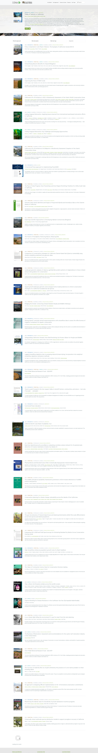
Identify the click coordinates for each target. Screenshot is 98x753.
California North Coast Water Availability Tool (38, 424)
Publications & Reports (58, 44)
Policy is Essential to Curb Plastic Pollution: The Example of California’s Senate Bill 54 (49, 47)
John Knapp (31, 206)
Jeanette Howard (36, 16)
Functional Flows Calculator (33, 406)
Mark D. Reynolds (40, 703)
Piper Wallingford (72, 65)
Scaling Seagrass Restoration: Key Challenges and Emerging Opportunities (46, 132)
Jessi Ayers (69, 169)
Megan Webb (30, 16)
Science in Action (63, 2)
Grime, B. (30, 118)
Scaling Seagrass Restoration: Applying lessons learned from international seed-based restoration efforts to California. (55, 115)
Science (36, 12)
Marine (32, 12)
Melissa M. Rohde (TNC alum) (58, 339)
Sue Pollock (50, 448)
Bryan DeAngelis (28, 637)
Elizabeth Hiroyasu (40, 273)
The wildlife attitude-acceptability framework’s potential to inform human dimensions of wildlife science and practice (53, 481)
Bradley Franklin (42, 686)
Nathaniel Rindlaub (34, 448)
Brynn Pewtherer (28, 373)
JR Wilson (66, 587)
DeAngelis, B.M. (40, 133)
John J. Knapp (46, 499)
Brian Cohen (49, 189)
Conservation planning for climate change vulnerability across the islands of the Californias (51, 497)
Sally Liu (26, 16)
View (26, 28)
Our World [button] (49, 2)
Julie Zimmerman (35, 169)
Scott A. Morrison (59, 499)
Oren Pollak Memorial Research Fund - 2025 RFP (38, 651)
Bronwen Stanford (28, 169)
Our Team (73, 2)
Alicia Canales (58, 99)
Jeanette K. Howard (41, 721)
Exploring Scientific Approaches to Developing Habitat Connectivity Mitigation (48, 220)
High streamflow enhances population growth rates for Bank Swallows (45, 550)
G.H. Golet (41, 569)
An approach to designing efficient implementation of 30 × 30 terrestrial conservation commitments (54, 685)
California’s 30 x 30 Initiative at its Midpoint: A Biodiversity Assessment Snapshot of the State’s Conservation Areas (52, 149)
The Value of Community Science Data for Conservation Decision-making (46, 567)
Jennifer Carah (42, 16)
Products (69, 2)
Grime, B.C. (27, 133)
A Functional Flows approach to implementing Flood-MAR (41, 167)
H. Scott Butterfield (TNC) (29, 393)
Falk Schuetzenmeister (55, 408)
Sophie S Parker (58, 619)
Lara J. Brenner (27, 448)
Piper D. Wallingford (34, 499)
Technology (39, 112)
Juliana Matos (40, 448)
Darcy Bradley (44, 48)
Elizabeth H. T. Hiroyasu (41, 290)
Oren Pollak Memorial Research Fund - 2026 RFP (38, 371)
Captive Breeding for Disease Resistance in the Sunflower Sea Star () (52, 601)
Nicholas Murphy (36, 339)
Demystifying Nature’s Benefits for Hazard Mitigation (40, 64)
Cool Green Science (66, 751)
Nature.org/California (16, 751)
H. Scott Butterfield (37, 206)
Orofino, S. (35, 133)
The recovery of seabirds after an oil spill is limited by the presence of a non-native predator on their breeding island (54, 669)
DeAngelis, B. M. (41, 118)
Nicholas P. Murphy (40, 324)
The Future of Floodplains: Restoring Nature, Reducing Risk (42, 237)
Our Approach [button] (55, 2)
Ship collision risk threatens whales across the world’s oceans (42, 584)
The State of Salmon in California (36, 24)
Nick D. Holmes (65, 448)
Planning (45, 44)
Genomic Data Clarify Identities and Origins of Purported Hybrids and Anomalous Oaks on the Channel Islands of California (54, 204)
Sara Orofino (32, 48)
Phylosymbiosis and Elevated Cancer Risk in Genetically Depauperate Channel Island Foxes (51, 463)
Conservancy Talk (41, 751)
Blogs (39, 165)
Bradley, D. (57, 119)
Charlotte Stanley (66, 238)
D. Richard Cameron (35, 686)
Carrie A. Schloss (28, 686)
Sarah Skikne (33, 189)
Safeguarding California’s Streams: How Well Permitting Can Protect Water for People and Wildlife (53, 338)
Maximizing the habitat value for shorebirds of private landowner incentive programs (50, 702)
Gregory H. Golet (33, 703)
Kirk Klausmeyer (28, 408)
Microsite (41, 12)
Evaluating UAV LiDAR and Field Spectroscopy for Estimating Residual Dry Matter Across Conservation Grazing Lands (54, 533)
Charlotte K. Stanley (64, 99)
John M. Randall (52, 499)
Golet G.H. (26, 552)
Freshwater (27, 12)
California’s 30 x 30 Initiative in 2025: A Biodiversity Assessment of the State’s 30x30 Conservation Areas (55, 97)
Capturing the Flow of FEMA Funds (35, 81)
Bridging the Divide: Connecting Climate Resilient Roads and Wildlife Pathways (47, 304)
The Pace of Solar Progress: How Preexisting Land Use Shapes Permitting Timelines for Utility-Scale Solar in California (55, 187)
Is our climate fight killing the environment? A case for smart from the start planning (49, 617)
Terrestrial (36, 44)
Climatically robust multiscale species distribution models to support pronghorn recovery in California (54, 719)
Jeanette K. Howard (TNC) (39, 393)
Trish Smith (31, 305)
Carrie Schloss (27, 99)
